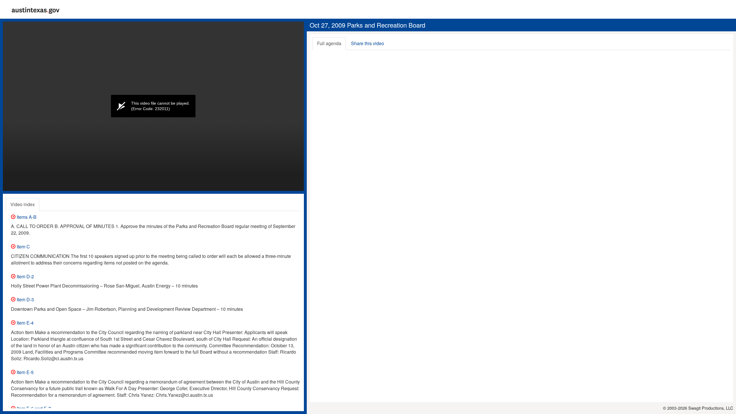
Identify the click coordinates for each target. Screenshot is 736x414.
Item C (23, 246)
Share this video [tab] (367, 43)
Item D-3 (25, 299)
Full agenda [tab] (329, 43)
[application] (153, 106)
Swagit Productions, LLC (710, 408)
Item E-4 (25, 322)
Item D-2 (25, 276)
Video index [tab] (22, 204)
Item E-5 (25, 372)
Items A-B (26, 217)
